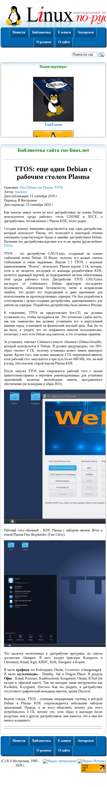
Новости (19, 32)
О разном (44, 42)
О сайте (64, 42)
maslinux (21, 192)
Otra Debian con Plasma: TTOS (41, 188)
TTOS (8, 246)
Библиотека (41, 32)
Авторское (86, 32)
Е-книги (64, 32)
